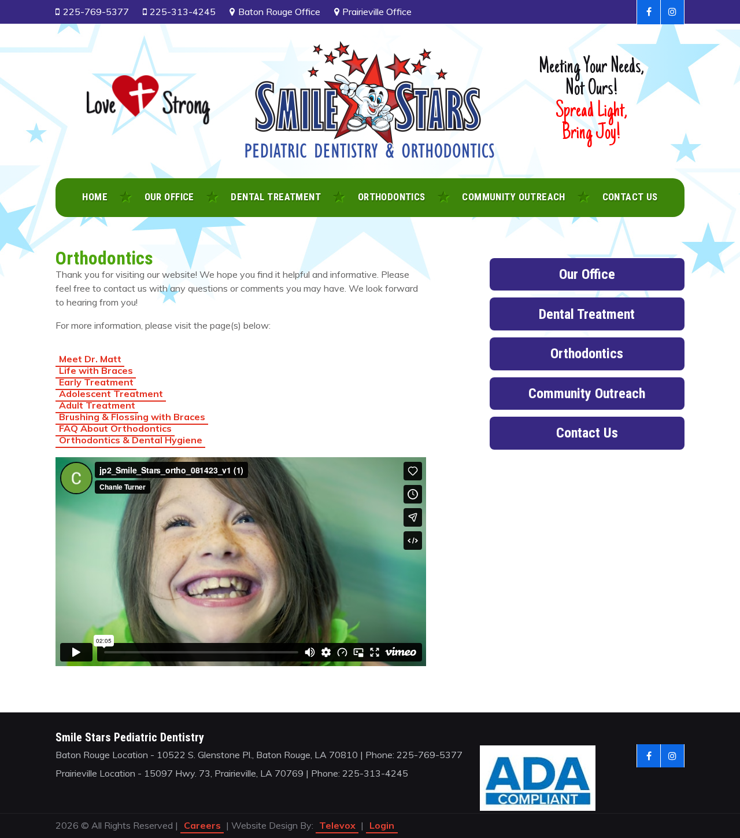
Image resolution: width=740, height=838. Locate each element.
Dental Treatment (587, 314)
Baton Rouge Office (279, 11)
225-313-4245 (183, 11)
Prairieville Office (377, 11)
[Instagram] (672, 12)
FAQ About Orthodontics (115, 428)
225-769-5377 (96, 11)
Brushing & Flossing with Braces (132, 416)
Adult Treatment (97, 405)
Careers (202, 825)
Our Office (587, 274)
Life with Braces (96, 370)
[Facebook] (649, 12)
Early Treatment (96, 382)
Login (381, 825)
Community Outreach (586, 393)
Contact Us (587, 433)
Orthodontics (586, 354)
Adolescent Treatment (111, 393)
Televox (337, 825)
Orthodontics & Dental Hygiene (130, 440)
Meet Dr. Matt (90, 359)
